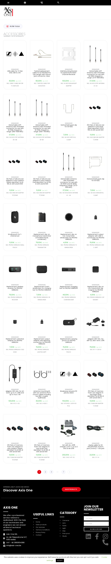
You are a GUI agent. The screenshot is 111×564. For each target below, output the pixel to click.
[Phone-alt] (106, 542)
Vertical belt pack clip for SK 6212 (69, 126)
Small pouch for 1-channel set (15, 235)
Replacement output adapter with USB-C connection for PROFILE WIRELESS (95, 237)
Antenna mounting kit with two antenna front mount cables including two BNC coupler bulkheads (42, 394)
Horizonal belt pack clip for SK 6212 (95, 179)
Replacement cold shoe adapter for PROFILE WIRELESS (15, 340)
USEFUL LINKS (43, 514)
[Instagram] (106, 536)
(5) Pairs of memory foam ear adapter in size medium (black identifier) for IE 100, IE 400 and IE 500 (15, 448)
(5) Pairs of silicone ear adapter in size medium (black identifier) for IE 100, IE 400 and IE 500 (15, 181)
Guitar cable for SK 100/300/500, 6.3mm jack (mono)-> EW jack (95, 446)
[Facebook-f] (97, 536)
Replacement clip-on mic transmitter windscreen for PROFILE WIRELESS (68, 237)
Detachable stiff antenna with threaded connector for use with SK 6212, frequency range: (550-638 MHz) (15, 128)
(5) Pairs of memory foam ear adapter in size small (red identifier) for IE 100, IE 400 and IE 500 (42, 448)
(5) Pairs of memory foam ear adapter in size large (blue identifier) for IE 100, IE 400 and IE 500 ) (95, 394)
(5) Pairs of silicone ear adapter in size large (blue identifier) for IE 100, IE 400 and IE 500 (95, 127)
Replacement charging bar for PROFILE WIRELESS (69, 287)
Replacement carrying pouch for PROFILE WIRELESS (68, 340)
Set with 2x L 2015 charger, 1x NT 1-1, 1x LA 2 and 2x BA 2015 (69, 446)
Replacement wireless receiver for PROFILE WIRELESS (15, 288)
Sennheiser (15, 69)
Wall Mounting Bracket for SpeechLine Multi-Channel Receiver (68, 72)
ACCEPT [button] (60, 560)
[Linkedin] (89, 536)
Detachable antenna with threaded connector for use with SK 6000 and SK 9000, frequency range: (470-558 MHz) (69, 183)
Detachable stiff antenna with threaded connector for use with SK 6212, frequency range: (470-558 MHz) (95, 74)
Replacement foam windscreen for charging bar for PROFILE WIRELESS (42, 288)
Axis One (10, 507)
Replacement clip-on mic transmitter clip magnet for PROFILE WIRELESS (96, 289)
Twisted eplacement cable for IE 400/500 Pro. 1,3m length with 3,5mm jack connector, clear (42, 73)
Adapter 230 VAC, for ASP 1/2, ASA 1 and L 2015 (95, 339)
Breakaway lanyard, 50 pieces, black (68, 392)
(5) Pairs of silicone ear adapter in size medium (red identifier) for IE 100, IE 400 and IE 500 (42, 181)
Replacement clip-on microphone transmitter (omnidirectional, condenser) (42, 237)
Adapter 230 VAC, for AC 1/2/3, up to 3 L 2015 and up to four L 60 (15, 392)
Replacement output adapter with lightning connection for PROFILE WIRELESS (42, 341)
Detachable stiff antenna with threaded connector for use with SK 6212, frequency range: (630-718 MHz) (42, 128)
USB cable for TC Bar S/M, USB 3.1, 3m (15, 72)
